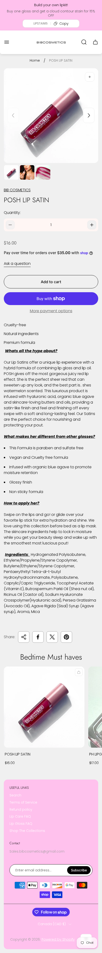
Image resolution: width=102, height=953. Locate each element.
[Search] (84, 42)
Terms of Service (23, 802)
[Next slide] (88, 115)
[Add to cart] (79, 672)
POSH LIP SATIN (17, 754)
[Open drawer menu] (6, 42)
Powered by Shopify (58, 939)
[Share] (23, 637)
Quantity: (12, 212)
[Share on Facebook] (38, 637)
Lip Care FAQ (20, 816)
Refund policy (20, 809)
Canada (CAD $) (52, 924)
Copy (64, 23)
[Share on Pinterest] (66, 637)
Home (35, 61)
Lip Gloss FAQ (20, 823)
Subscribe (79, 870)
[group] (11, 172)
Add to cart (51, 281)
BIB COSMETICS (17, 190)
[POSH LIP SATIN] (44, 707)
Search (15, 795)
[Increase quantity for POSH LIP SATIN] (91, 224)
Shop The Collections (27, 830)
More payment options (51, 311)
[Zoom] (89, 77)
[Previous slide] (13, 115)
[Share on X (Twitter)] (52, 637)
